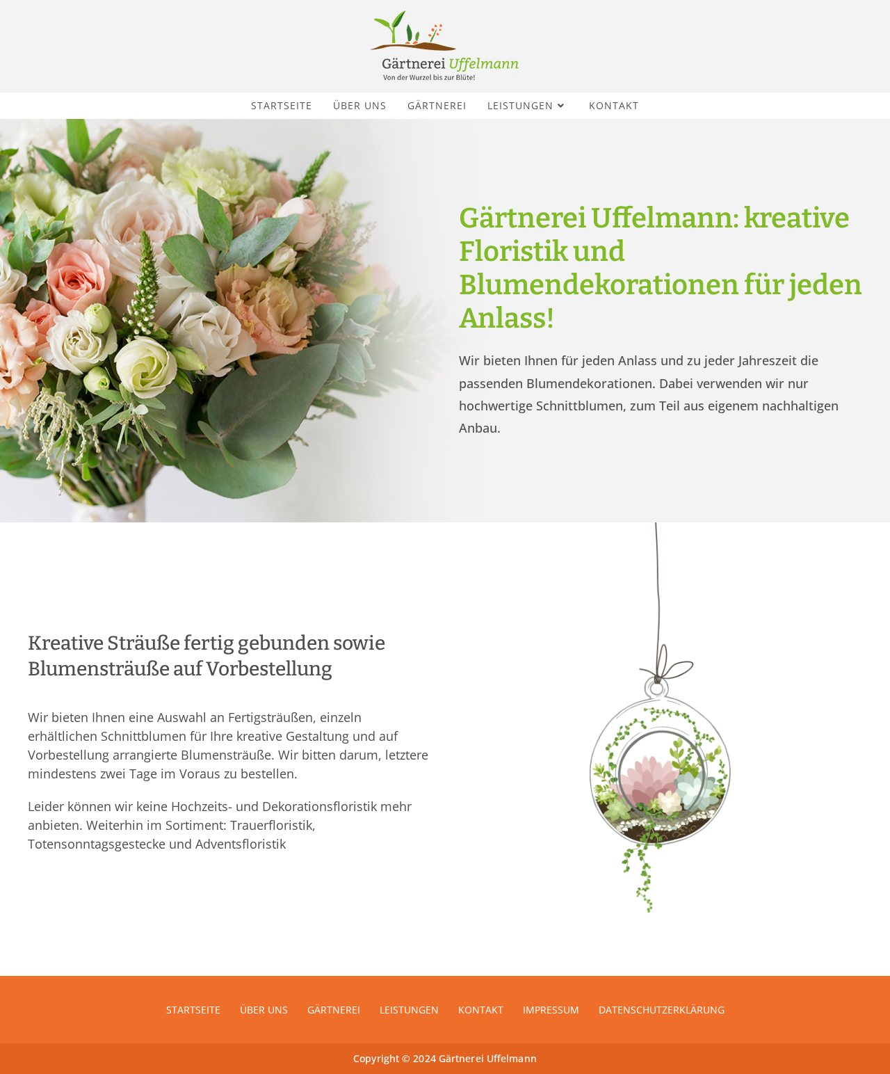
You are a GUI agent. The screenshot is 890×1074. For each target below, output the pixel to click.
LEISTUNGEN (409, 1009)
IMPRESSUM (551, 1009)
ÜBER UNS (264, 1009)
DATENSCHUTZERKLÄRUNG (662, 1009)
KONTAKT (480, 1009)
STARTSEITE (193, 1009)
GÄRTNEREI (333, 1009)
